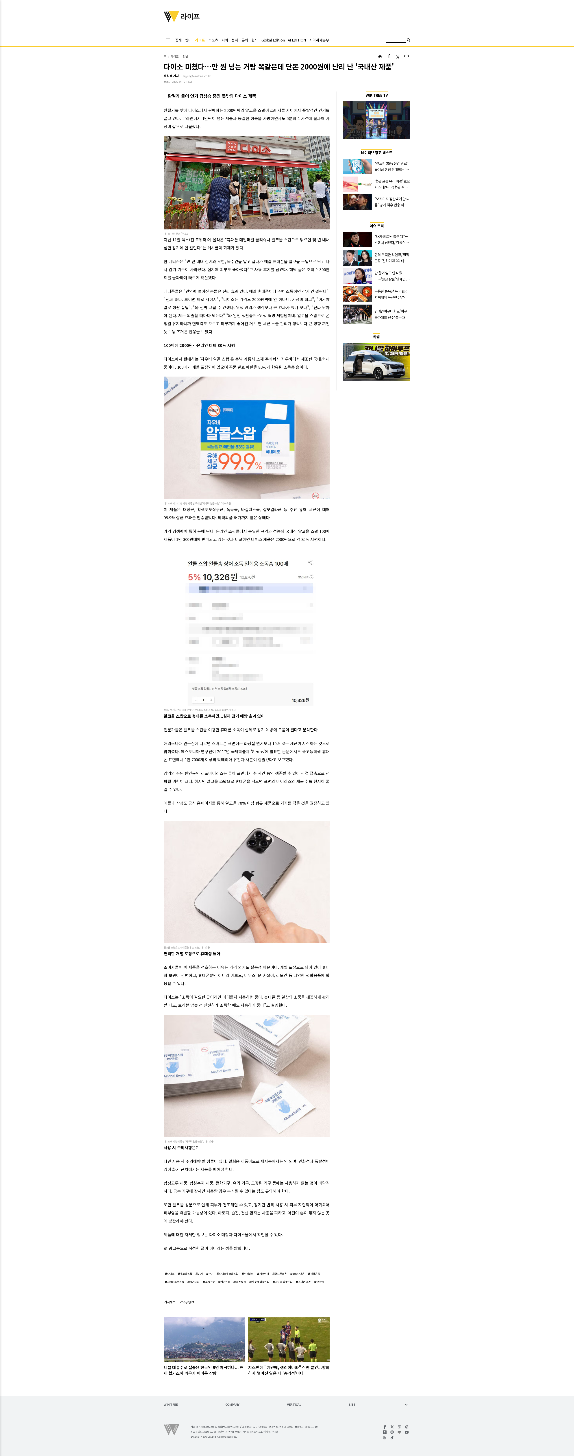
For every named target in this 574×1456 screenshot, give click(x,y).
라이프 (200, 40)
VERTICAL (294, 1405)
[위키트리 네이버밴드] (385, 1437)
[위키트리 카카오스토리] (385, 1432)
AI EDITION (297, 40)
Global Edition (273, 40)
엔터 (188, 40)
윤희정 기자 (171, 76)
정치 (234, 40)
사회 (225, 40)
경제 (178, 40)
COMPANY (232, 1405)
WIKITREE (171, 1405)
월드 (254, 40)
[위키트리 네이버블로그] (399, 1432)
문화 (244, 40)
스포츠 (213, 40)
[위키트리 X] (392, 1427)
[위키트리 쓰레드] (407, 1427)
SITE (352, 1405)
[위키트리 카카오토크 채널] (392, 1432)
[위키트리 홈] (171, 21)
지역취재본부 (319, 40)
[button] (363, 56)
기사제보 (170, 1302)
